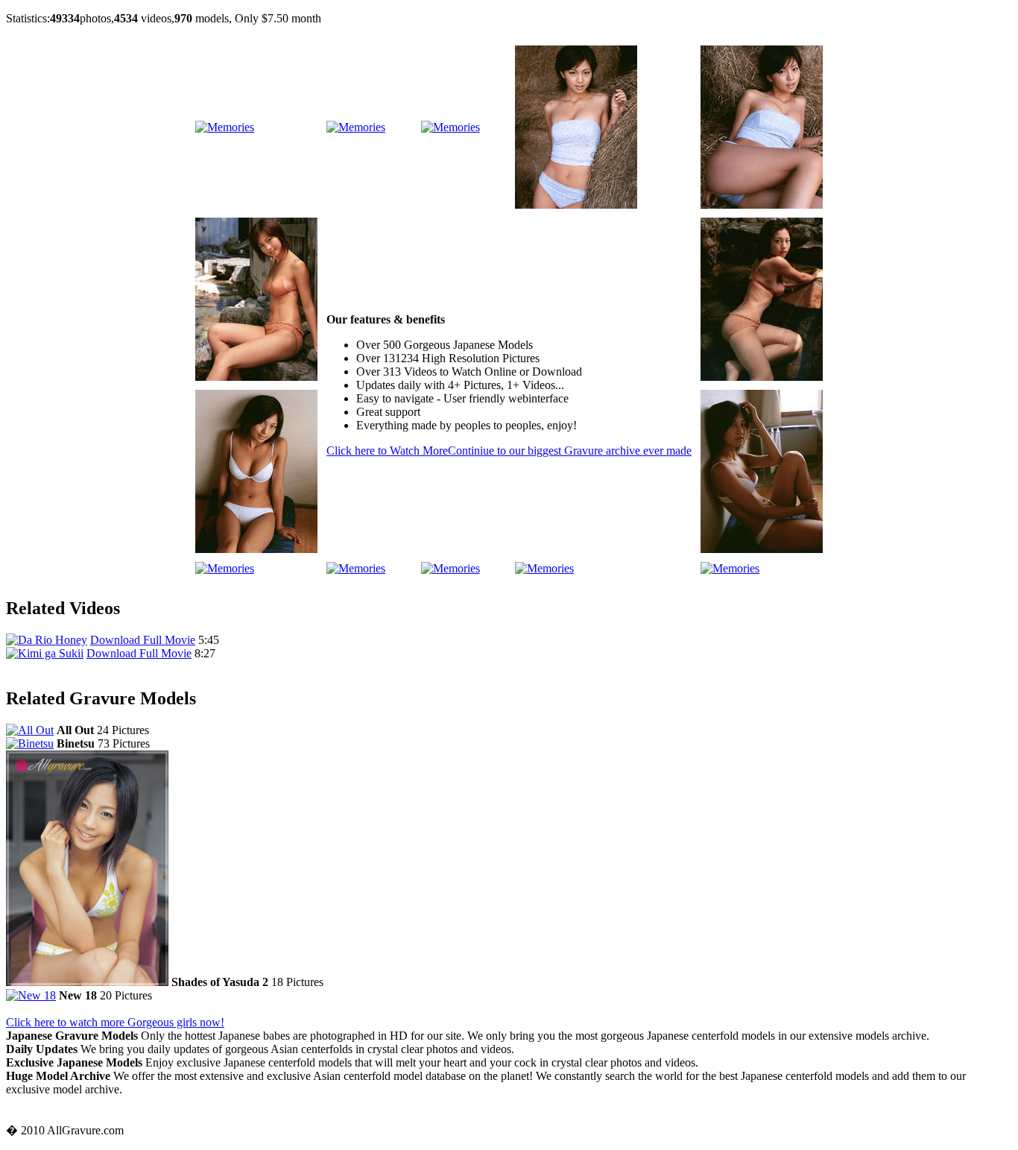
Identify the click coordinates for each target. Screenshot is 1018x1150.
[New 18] (31, 995)
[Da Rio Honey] (46, 640)
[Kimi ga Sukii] (44, 653)
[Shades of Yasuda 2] (87, 982)
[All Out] (30, 730)
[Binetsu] (30, 743)
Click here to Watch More (509, 450)
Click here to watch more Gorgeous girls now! (115, 1022)
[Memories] (224, 127)
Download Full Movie (142, 640)
